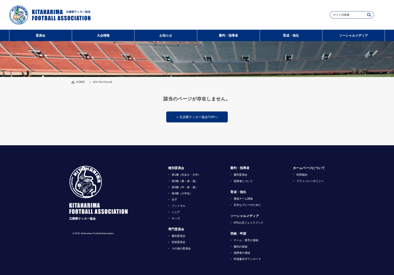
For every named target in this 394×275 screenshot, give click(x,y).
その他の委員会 (181, 248)
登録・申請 (238, 233)
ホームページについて (309, 168)
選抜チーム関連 (243, 198)
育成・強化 (291, 35)
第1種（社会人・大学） (186, 174)
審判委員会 (178, 236)
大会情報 (103, 35)
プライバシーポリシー (310, 181)
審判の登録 (240, 246)
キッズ (176, 218)
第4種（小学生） (182, 193)
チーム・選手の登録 (246, 240)
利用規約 (301, 174)
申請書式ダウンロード (247, 259)
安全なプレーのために (247, 204)
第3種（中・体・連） (185, 187)
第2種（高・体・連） (185, 181)
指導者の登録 (242, 252)
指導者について (243, 181)
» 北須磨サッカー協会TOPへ (197, 117)
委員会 (40, 35)
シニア (176, 212)
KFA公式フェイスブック (248, 222)
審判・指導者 (228, 35)
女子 (174, 199)
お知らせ (165, 35)
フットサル (178, 205)
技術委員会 (178, 242)
